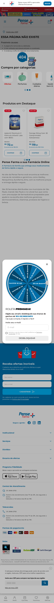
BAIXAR (47, 3)
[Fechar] (4, 3)
